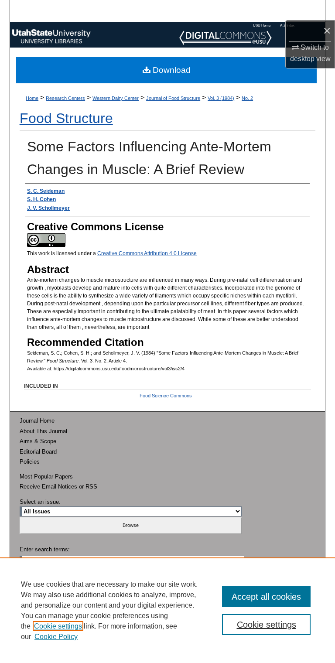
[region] (167, 610)
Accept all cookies (266, 596)
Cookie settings (58, 626)
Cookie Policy (56, 636)
